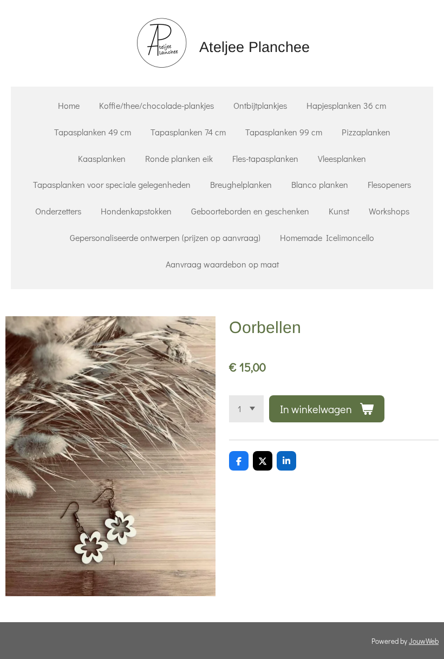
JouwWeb (424, 641)
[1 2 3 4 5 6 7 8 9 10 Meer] (246, 408)
